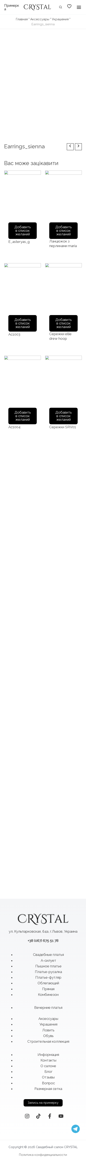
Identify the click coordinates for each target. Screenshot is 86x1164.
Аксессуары (39, 19)
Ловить (48, 1030)
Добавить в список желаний (22, 230)
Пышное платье (48, 966)
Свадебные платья (48, 954)
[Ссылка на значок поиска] (61, 7)
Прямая (48, 989)
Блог (48, 1071)
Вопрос (48, 1083)
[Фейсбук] (50, 1116)
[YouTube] (61, 1116)
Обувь (48, 1036)
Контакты (48, 1060)
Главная (22, 19)
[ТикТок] (38, 1116)
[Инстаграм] (27, 1116)
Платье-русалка (48, 972)
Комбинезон (48, 994)
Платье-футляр (48, 977)
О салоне (48, 1066)
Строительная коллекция (48, 1041)
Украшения (60, 19)
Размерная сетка (48, 1089)
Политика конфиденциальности (43, 1155)
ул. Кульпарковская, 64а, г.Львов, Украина (43, 931)
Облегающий (48, 983)
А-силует (48, 960)
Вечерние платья (48, 1007)
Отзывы (48, 1077)
